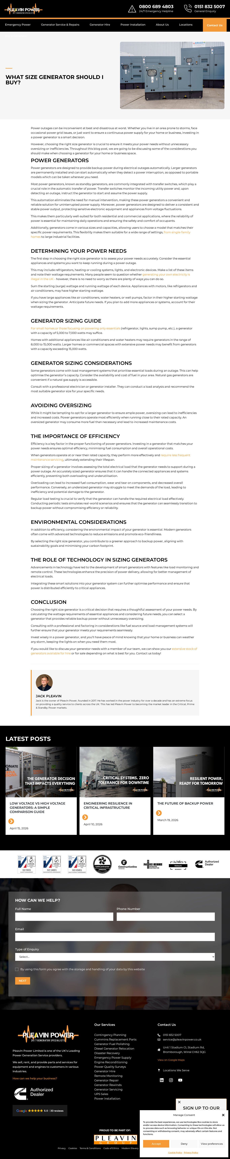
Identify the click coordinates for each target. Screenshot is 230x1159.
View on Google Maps (171, 1060)
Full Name (23, 908)
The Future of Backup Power (185, 803)
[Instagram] (171, 1080)
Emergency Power (18, 24)
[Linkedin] (162, 1080)
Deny (184, 1143)
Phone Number (128, 908)
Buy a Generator (16, 36)
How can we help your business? (35, 1078)
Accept (156, 1143)
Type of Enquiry (27, 949)
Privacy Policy (191, 1152)
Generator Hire (100, 24)
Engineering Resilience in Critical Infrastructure (108, 806)
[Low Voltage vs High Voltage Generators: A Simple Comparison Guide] (41, 772)
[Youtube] (180, 1080)
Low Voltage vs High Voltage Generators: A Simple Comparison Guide (37, 808)
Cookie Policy (175, 1152)
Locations (185, 24)
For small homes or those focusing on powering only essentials (75, 328)
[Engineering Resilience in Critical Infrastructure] (115, 772)
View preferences (212, 1143)
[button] (223, 1115)
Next (22, 980)
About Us (162, 24)
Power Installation (133, 24)
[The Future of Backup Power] (188, 772)
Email (19, 929)
